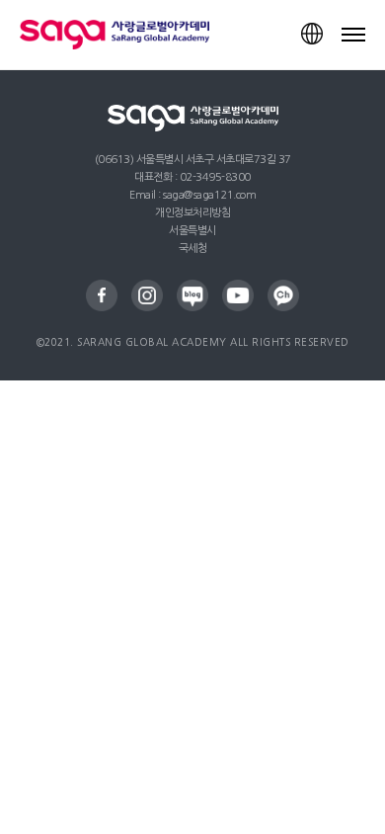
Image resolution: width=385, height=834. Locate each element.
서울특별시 (192, 230)
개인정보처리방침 (192, 213)
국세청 (193, 248)
